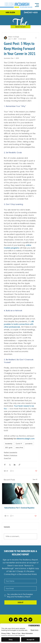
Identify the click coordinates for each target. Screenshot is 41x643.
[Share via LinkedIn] (15, 465)
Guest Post (7, 458)
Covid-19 (19, 444)
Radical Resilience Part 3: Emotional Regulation (19, 508)
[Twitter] (16, 620)
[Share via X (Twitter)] (10, 465)
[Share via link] (19, 465)
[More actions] (36, 38)
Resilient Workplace (10, 455)
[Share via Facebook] (5, 465)
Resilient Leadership (10, 452)
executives (19, 447)
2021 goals (8, 447)
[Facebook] (11, 620)
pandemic (29, 444)
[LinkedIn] (20, 620)
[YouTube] (25, 620)
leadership (8, 444)
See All (35, 479)
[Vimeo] (30, 620)
